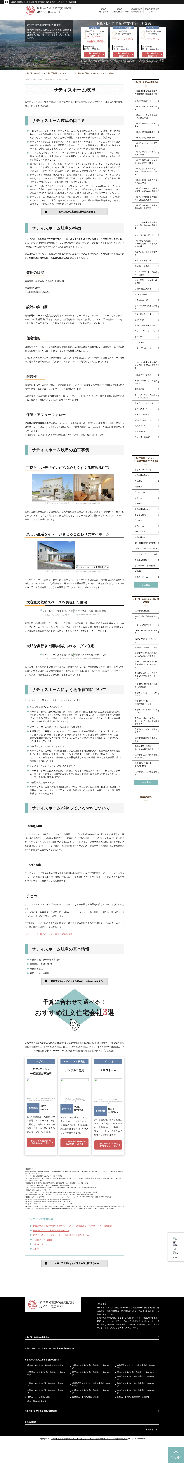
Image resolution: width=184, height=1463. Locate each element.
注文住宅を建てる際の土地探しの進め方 (146, 685)
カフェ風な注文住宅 (143, 314)
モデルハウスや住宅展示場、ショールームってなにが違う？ (146, 721)
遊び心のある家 (141, 294)
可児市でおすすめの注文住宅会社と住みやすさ (91, 1373)
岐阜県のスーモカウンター (146, 647)
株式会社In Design (142, 509)
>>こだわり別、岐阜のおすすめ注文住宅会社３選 (48, 934)
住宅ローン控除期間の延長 (38, 1397)
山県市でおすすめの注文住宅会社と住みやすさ (91, 1391)
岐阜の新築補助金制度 (36, 1401)
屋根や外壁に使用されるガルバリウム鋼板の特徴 (146, 747)
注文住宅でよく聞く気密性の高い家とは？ (146, 756)
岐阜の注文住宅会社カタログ (120, 10)
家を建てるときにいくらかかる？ (146, 693)
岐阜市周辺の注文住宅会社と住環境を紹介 (42, 1360)
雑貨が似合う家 (141, 300)
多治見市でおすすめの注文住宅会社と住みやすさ (46, 1373)
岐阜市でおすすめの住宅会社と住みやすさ (45, 1365)
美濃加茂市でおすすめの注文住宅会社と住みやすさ (91, 1384)
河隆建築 (138, 486)
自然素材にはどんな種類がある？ (146, 730)
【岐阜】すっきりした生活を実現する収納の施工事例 (146, 189)
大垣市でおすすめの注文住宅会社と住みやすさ (91, 1366)
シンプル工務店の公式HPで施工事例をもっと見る (74, 1143)
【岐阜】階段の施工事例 (145, 132)
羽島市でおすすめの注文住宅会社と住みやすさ (136, 1377)
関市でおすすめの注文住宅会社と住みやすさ (136, 1372)
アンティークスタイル (144, 403)
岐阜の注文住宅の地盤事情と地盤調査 (133, 1397)
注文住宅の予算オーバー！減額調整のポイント (146, 702)
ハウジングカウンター (144, 625)
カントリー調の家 (142, 437)
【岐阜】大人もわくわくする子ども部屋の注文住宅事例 (146, 171)
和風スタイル (140, 426)
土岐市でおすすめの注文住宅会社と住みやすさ (46, 1384)
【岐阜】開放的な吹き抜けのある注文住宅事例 (146, 198)
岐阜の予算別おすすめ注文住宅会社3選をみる (77, 1263)
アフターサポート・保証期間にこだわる (146, 273)
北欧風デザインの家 (143, 375)
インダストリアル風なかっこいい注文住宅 (146, 396)
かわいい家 (139, 320)
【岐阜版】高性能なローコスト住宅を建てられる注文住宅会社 (146, 243)
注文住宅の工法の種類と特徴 (146, 773)
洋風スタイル (140, 431)
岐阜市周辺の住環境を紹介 (136, 10)
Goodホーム (140, 492)
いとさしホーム (40, 1244)
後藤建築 (138, 571)
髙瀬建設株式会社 (142, 560)
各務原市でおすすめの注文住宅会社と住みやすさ (136, 1366)
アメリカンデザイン (143, 414)
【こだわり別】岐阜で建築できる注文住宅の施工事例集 (146, 225)
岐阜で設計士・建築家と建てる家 (146, 281)
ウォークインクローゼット (146, 331)
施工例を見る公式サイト (94, 54)
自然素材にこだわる (143, 289)
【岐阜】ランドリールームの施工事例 (146, 153)
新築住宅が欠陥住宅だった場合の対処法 (146, 764)
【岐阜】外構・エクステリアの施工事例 (146, 181)
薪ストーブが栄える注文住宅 (146, 307)
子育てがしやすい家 (143, 260)
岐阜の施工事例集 (103, 10)
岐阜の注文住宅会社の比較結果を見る (77, 211)
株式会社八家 (140, 537)
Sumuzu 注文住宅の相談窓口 (146, 617)
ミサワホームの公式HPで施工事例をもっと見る (108, 1145)
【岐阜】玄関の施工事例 (145, 137)
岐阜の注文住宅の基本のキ (152, 10)
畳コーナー (139, 337)
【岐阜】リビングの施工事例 (146, 107)
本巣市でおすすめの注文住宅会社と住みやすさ (46, 1391)
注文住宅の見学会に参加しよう (146, 739)
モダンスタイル (141, 409)
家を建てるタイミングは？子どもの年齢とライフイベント (146, 676)
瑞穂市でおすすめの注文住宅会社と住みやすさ (136, 1384)
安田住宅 (138, 520)
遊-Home (138, 498)
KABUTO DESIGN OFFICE (146, 549)
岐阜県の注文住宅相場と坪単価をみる (51, 1230)
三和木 (36, 1249)
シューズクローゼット (144, 235)
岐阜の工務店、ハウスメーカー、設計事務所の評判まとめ (61, 1235)
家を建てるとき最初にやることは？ (146, 710)
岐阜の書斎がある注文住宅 (146, 325)
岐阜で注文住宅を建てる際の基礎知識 (146, 600)
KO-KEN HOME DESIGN (145, 543)
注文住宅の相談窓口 (143, 611)
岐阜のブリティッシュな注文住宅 (146, 382)
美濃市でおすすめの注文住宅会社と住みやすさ (136, 1391)
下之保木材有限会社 (42, 1240)
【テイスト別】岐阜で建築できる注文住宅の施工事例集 (146, 365)
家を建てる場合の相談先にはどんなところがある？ (146, 654)
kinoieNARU (140, 532)
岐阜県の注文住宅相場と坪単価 (85, 1397)
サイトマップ (153, 1429)
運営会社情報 (146, 797)
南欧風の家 (139, 389)
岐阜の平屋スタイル (143, 101)
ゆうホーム (139, 526)
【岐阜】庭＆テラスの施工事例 (146, 124)
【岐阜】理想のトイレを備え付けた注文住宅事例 (146, 161)
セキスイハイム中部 (143, 470)
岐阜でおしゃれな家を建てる (146, 253)
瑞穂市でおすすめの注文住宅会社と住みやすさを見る (77, 981)
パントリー (139, 342)
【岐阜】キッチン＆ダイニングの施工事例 (146, 116)
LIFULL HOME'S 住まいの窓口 (146, 631)
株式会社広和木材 (142, 475)
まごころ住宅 (140, 515)
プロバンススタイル (143, 420)
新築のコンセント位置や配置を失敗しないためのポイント (146, 664)
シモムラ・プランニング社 (146, 554)
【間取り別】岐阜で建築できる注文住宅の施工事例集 (146, 92)
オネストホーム (141, 577)
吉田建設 (138, 481)
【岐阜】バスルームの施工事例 (146, 144)
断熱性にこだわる (142, 266)
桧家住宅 (138, 503)
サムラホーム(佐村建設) (145, 566)
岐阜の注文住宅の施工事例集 (146, 82)
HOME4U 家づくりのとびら (145, 640)
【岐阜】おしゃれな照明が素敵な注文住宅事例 (146, 206)
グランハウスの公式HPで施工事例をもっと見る (41, 1142)
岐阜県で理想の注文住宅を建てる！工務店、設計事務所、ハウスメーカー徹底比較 (72, 1226)
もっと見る (146, 585)
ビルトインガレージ (143, 348)
